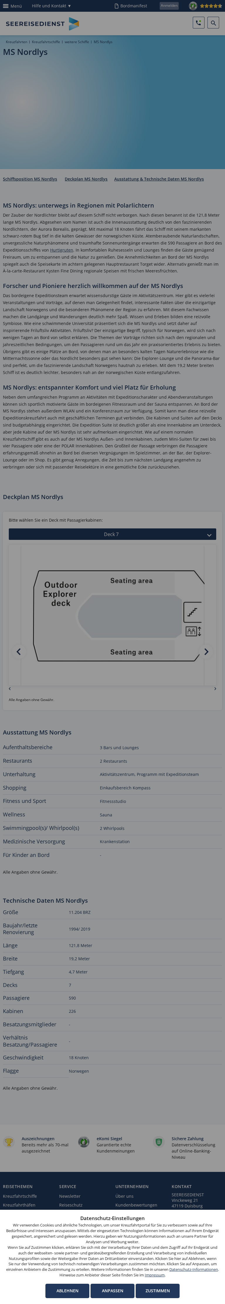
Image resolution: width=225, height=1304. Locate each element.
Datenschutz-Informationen (193, 1269)
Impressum (155, 1275)
